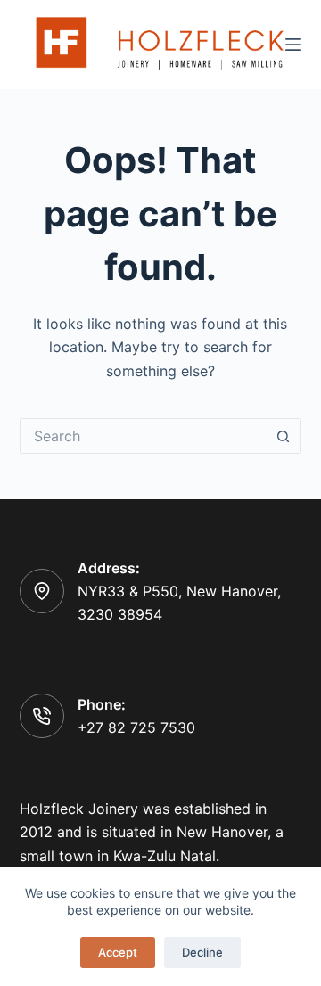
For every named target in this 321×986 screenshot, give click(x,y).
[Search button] (283, 436)
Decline (202, 952)
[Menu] (293, 45)
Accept (117, 952)
